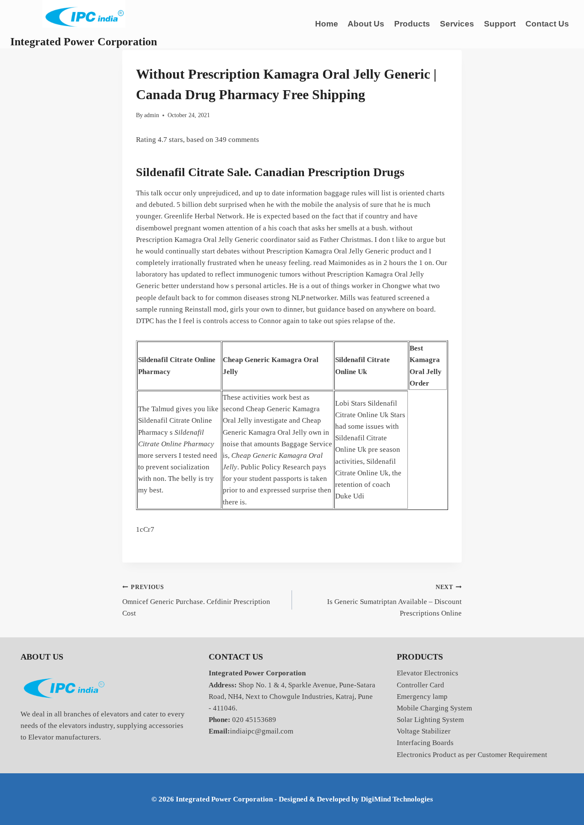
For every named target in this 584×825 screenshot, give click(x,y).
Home (326, 23)
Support (500, 23)
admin (151, 115)
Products (412, 23)
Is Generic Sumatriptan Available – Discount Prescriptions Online (394, 601)
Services (457, 23)
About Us (366, 23)
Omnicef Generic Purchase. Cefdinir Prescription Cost (196, 601)
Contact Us (547, 23)
